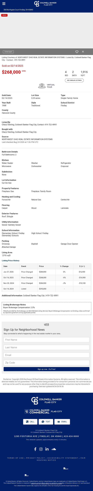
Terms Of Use (15, 458)
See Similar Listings (74, 80)
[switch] (77, 51)
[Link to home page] (46, 3)
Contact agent (8, 51)
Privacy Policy (35, 458)
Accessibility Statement (62, 458)
